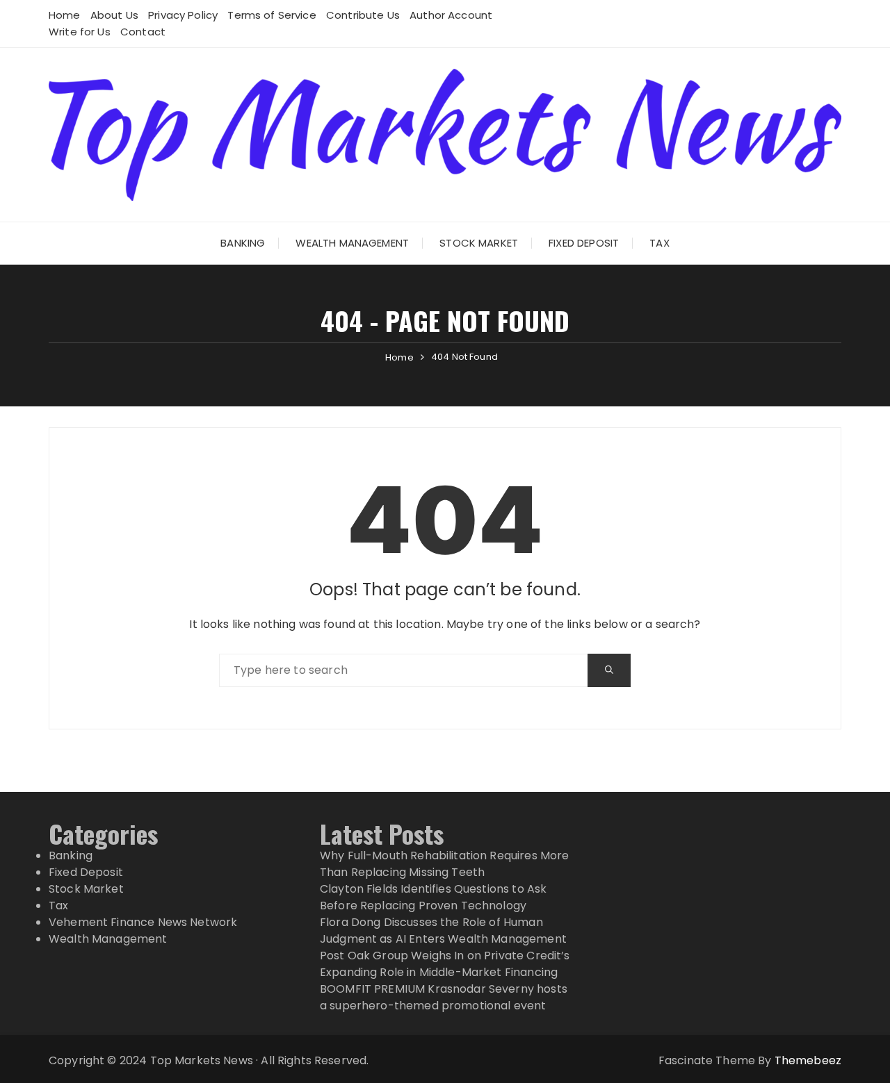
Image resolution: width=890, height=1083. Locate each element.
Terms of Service (271, 15)
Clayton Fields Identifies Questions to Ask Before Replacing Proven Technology (433, 897)
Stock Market (478, 242)
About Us (114, 15)
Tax (659, 242)
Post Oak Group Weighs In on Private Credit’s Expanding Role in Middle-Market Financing (445, 964)
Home (65, 15)
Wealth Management (352, 242)
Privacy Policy (183, 15)
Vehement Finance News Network (143, 922)
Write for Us (80, 31)
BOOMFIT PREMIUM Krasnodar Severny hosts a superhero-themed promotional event (443, 997)
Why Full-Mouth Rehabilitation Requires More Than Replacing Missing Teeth (444, 864)
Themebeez (808, 1060)
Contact (142, 31)
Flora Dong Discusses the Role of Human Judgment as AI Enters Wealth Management (443, 930)
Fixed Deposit (584, 242)
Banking (242, 242)
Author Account (451, 15)
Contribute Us (363, 15)
